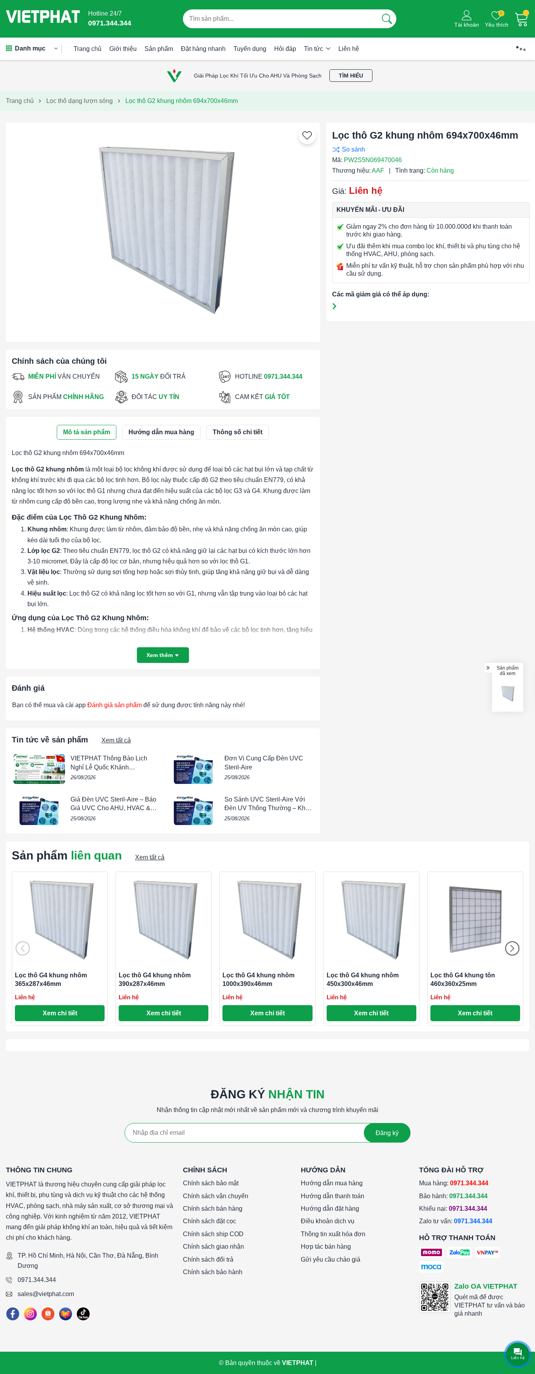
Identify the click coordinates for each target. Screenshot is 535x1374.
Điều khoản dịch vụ (327, 1221)
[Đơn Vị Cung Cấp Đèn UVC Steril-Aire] (193, 769)
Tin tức (314, 48)
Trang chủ (87, 48)
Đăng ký (387, 1133)
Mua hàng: (453, 1183)
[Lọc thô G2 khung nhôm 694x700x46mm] (507, 693)
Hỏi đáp (285, 48)
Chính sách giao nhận (213, 1246)
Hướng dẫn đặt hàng (330, 1208)
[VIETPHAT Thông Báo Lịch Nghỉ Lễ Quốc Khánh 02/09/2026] (39, 769)
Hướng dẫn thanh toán (332, 1196)
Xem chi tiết (60, 1013)
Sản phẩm (159, 48)
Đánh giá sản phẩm (114, 705)
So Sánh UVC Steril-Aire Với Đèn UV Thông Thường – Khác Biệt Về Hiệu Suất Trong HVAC (268, 808)
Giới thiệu (123, 48)
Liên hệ (348, 48)
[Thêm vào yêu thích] (307, 135)
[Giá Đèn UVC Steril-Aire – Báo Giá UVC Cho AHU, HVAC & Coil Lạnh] (39, 810)
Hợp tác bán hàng (326, 1246)
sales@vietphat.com (46, 1294)
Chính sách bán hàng (212, 1208)
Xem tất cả (116, 740)
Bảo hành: (453, 1196)
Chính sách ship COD (213, 1234)
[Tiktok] (83, 1314)
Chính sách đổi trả (208, 1259)
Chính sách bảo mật (211, 1183)
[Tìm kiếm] (387, 18)
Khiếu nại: (453, 1208)
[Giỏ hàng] (521, 19)
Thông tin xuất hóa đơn (333, 1234)
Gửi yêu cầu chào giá (330, 1259)
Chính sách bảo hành (212, 1272)
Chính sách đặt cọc (209, 1221)
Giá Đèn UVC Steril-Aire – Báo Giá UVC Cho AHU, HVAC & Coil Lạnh (113, 808)
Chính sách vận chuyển (215, 1196)
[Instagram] (30, 1314)
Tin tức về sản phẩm (50, 739)
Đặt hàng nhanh (203, 48)
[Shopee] (48, 1314)
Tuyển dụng (249, 48)
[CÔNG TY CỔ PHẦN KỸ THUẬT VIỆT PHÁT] (43, 19)
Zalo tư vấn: (455, 1221)
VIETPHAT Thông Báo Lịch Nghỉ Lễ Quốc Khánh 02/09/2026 (108, 767)
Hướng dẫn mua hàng (332, 1183)
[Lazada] (65, 1314)
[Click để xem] (163, 229)
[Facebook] (13, 1314)
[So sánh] (429, 149)
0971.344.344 (37, 1280)
